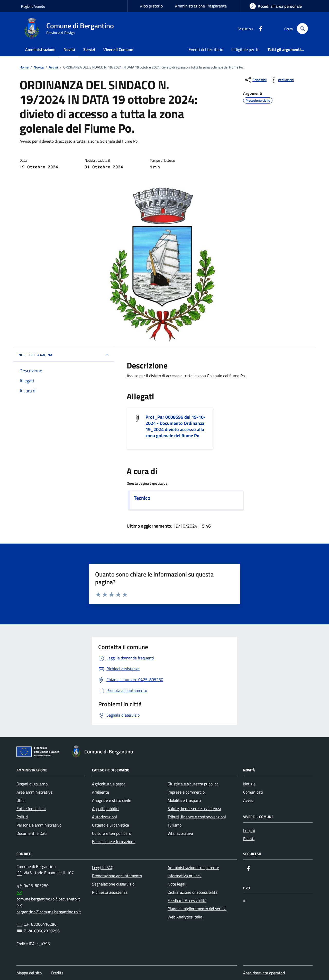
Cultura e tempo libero (111, 833)
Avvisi (248, 800)
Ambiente (100, 792)
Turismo (174, 825)
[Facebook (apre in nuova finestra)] (258, 28)
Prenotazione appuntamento (117, 876)
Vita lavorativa (180, 833)
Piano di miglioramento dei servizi (197, 909)
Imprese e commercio (186, 792)
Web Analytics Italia (185, 917)
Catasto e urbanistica (110, 825)
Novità (69, 49)
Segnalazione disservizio (113, 884)
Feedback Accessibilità (187, 900)
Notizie (249, 784)
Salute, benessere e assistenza (194, 808)
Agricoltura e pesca (108, 784)
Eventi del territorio (206, 49)
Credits (57, 973)
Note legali (177, 884)
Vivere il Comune (118, 49)
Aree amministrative (34, 792)
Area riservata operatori (264, 973)
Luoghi (249, 830)
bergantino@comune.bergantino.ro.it (48, 912)
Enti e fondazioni (31, 808)
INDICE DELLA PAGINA (34, 355)
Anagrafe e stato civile (111, 800)
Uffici (20, 800)
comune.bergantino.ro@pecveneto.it (48, 899)
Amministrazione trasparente (193, 867)
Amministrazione (40, 49)
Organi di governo (32, 784)
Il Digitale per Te (245, 49)
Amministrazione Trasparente (201, 6)
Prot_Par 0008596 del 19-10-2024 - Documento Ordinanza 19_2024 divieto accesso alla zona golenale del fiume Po (175, 426)
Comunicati (253, 792)
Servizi (89, 49)
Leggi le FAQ (103, 867)
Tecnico (142, 498)
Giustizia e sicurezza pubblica (193, 784)
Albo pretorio (151, 6)
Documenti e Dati (31, 833)
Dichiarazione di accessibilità (192, 892)
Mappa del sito (29, 973)
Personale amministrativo (38, 825)
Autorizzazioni (104, 817)
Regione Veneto (33, 6)
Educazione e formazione (113, 841)
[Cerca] (302, 28)
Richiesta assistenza (109, 892)
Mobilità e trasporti (184, 800)
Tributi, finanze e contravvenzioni (197, 817)
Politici (22, 817)
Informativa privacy (185, 876)
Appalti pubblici (105, 808)
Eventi (248, 839)
